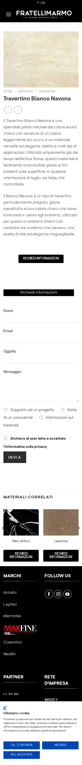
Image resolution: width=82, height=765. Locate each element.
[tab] (38, 292)
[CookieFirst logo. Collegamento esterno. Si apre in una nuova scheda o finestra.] (5, 708)
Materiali (25, 91)
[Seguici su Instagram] (58, 594)
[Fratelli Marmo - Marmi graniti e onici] (44, 14)
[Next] (79, 537)
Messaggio (12, 372)
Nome (8, 311)
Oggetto (9, 351)
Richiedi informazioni (38, 293)
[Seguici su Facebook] (49, 594)
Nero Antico (21, 541)
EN (43, 3)
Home (8, 91)
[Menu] (8, 14)
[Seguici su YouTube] (67, 594)
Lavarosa (61, 541)
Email (8, 331)
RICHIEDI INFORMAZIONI (41, 258)
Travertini (46, 91)
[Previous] (3, 537)
